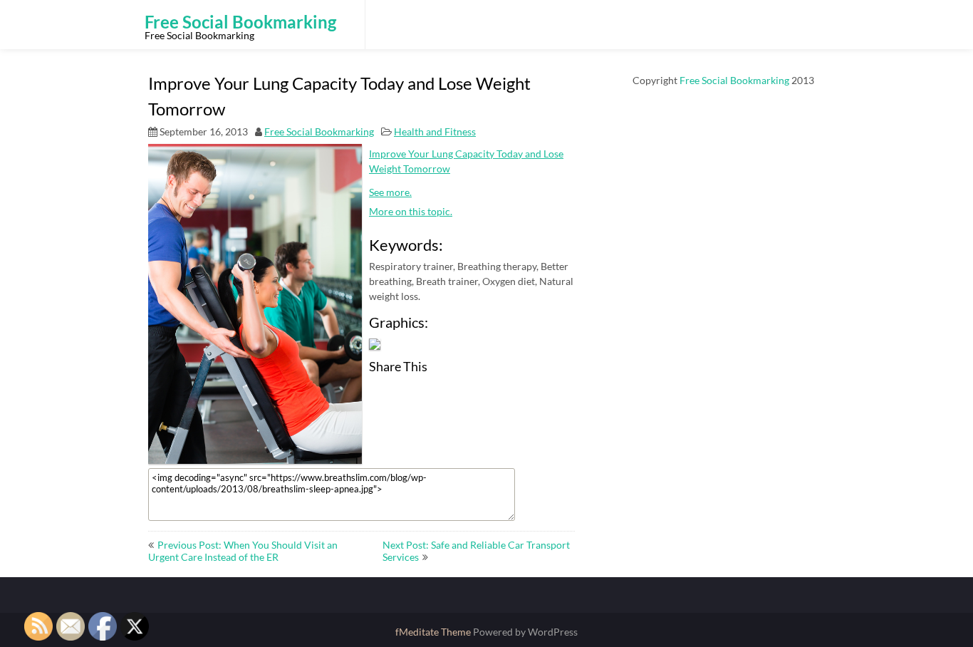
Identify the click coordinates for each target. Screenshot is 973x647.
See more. (390, 192)
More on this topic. (410, 211)
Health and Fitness (435, 131)
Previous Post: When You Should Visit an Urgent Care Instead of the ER (243, 551)
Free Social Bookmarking (319, 131)
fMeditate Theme (434, 632)
